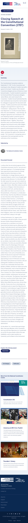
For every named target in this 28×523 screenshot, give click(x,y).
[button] (2, 72)
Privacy (10, 520)
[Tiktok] (17, 513)
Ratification (16, 363)
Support (3, 499)
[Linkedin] (19, 513)
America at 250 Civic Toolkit (13, 428)
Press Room (4, 505)
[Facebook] (11, 513)
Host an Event (4, 502)
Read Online (5, 350)
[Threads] (9, 513)
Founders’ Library (9, 461)
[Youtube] (15, 513)
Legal (14, 520)
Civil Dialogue (6, 363)
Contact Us (3, 491)
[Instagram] (13, 513)
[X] (7, 513)
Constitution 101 (9, 400)
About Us (3, 497)
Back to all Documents (7, 10)
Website (19, 520)
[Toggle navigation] (24, 3)
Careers (3, 507)
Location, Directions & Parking (8, 488)
